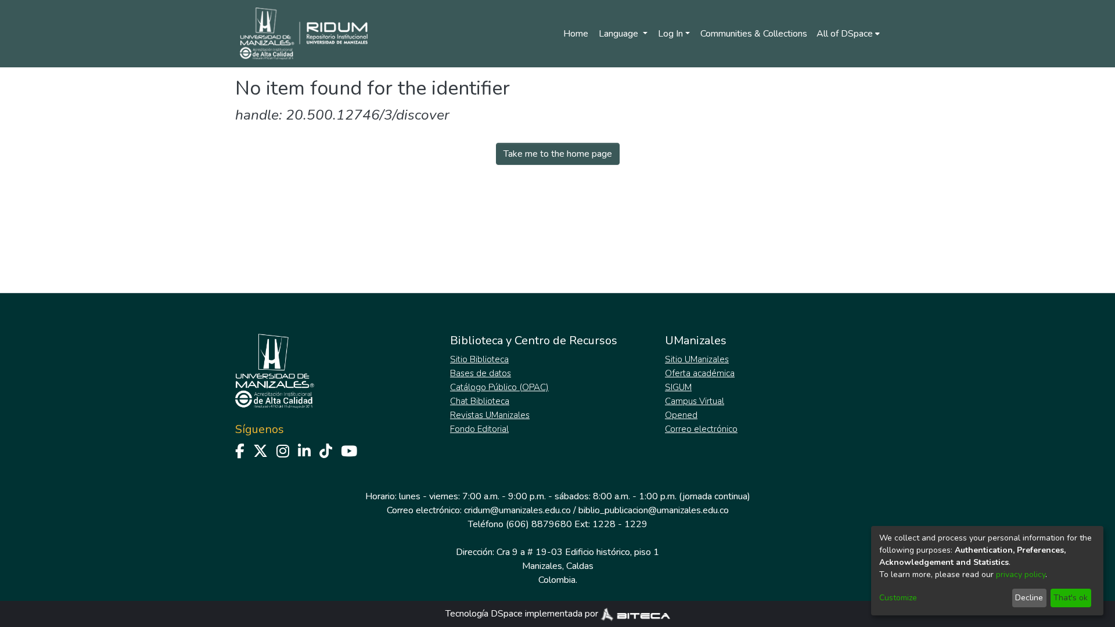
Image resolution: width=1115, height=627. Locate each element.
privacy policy (1020, 574)
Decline (1029, 597)
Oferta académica (700, 373)
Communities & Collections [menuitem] (753, 33)
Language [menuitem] (620, 33)
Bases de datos (480, 373)
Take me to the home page (557, 153)
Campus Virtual (694, 401)
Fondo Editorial (479, 429)
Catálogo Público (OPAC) (499, 387)
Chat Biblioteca (479, 401)
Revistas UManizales (490, 415)
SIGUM (678, 387)
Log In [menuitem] (670, 33)
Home (575, 33)
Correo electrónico (701, 429)
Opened (681, 415)
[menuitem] (848, 33)
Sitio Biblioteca (479, 359)
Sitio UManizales (697, 359)
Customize (898, 597)
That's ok (1070, 597)
